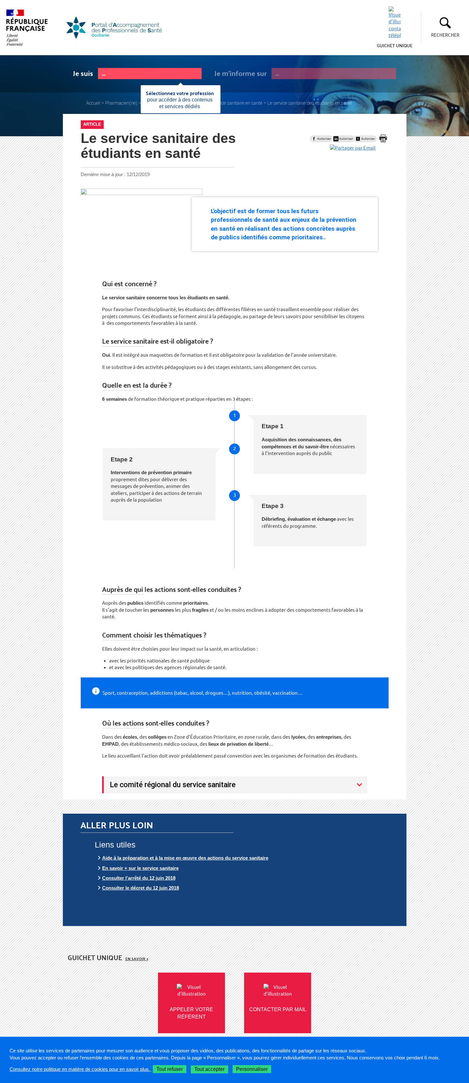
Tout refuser (169, 1069)
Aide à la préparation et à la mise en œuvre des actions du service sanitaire (185, 858)
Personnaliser (252, 1069)
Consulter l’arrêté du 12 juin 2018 (138, 878)
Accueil (93, 103)
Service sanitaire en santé (237, 103)
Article (92, 124)
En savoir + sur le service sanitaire (140, 868)
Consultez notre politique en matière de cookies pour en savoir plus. (80, 1069)
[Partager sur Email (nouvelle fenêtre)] (353, 148)
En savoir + (136, 958)
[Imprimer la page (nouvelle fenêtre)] (383, 138)
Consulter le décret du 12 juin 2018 (140, 888)
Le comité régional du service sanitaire (172, 784)
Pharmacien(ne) (121, 103)
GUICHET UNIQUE (395, 45)
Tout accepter (209, 1069)
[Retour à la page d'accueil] (117, 28)
